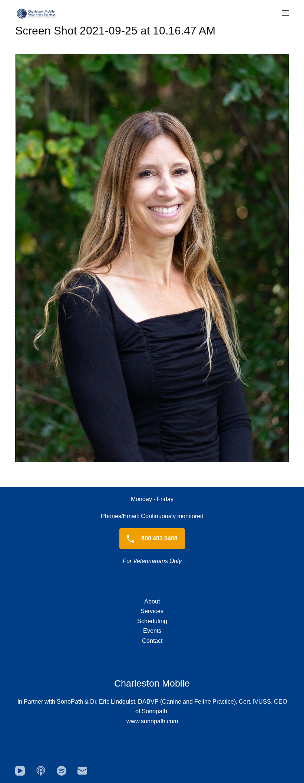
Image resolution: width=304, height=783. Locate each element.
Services (152, 611)
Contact (152, 641)
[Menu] (285, 13)
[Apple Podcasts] (41, 771)
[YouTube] (20, 771)
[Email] (82, 771)
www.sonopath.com (152, 721)
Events (152, 631)
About (152, 601)
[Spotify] (61, 771)
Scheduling (152, 621)
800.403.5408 (159, 538)
